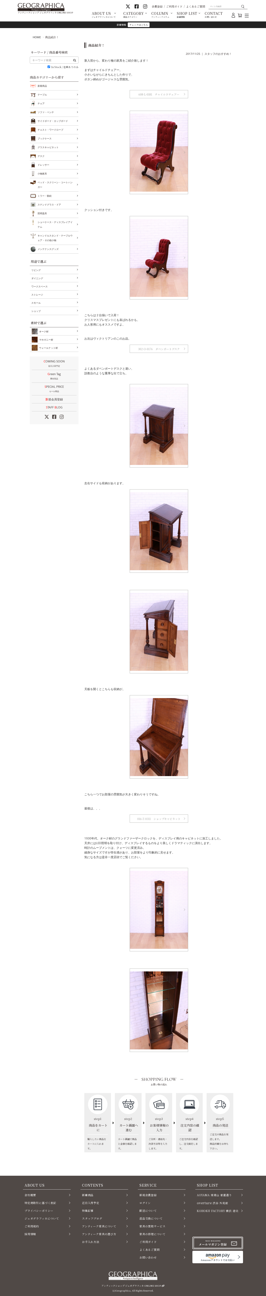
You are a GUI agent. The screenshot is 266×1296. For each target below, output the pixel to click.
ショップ (36, 311)
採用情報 (30, 1234)
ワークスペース (39, 286)
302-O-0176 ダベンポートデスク (159, 349)
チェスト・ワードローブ (50, 129)
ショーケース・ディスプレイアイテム (55, 224)
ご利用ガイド (174, 6)
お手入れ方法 (90, 1242)
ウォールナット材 (48, 348)
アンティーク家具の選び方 (99, 1234)
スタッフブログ (92, 1218)
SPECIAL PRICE (54, 389)
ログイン (145, 1203)
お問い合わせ (148, 1257)
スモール (36, 303)
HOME (37, 37)
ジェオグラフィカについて (42, 1218)
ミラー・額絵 (45, 195)
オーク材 (43, 331)
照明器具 (42, 213)
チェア (41, 103)
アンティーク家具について (99, 1226)
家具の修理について (152, 1234)
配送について (148, 1211)
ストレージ (37, 294)
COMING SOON (54, 363)
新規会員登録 (54, 399)
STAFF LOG (54, 407)
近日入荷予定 (90, 1203)
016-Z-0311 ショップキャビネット (159, 819)
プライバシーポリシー (39, 1211)
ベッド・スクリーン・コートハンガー (55, 185)
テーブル (42, 94)
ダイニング (37, 278)
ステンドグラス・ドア (49, 204)
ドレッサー (43, 164)
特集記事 (87, 1211)
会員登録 (157, 6)
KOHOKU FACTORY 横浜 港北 (218, 1211)
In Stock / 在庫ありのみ (64, 67)
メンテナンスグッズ (48, 249)
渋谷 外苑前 (212, 1202)
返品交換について (151, 1218)
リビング (36, 270)
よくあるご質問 (195, 6)
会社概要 (30, 1195)
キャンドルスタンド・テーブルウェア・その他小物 (55, 238)
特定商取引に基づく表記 (40, 1203)
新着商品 (42, 85)
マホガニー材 (46, 339)
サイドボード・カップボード (53, 121)
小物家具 (42, 173)
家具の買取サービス (152, 1226)
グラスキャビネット (48, 147)
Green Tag (54, 376)
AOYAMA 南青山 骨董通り (214, 1195)
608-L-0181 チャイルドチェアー (158, 94)
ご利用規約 (32, 1226)
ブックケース (45, 138)
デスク (41, 156)
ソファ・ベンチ (46, 112)
